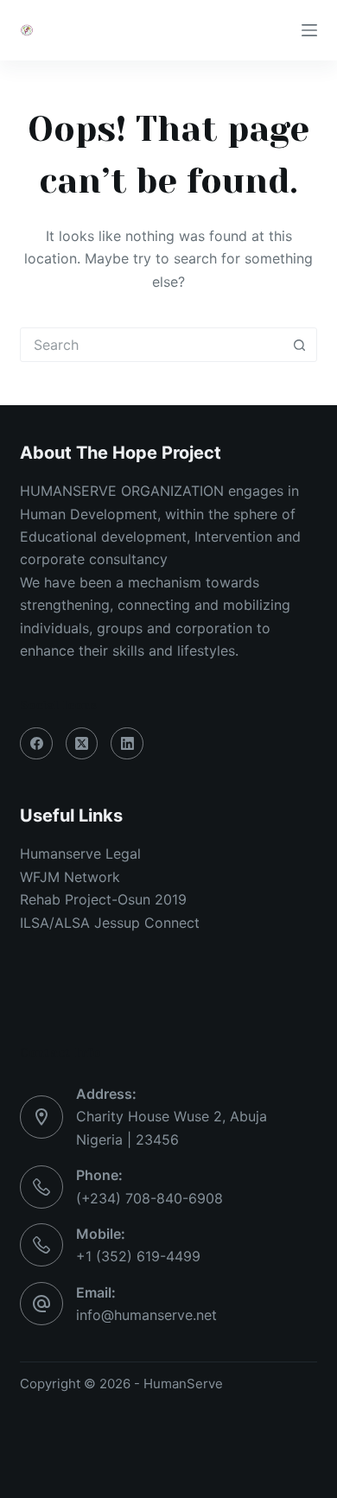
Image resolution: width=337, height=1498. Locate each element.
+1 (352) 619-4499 (138, 1256)
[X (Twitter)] (82, 743)
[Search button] (299, 344)
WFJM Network (70, 876)
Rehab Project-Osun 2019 (103, 899)
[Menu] (309, 30)
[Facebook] (36, 743)
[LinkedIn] (127, 743)
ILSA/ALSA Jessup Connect (110, 922)
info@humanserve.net (146, 1314)
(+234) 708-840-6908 (149, 1198)
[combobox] (152, 344)
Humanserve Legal (80, 853)
